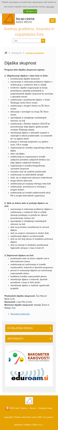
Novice (33, 408)
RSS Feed (14, 408)
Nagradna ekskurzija (20, 314)
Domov (24, 408)
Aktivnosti (16, 53)
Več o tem (50, 7)
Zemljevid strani (45, 408)
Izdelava (27, 425)
